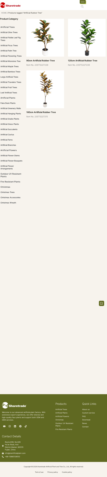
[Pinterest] (20, 426)
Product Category (9, 19)
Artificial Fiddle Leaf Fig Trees (11, 38)
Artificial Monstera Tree (10, 61)
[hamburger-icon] (83, 2)
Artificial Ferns (7, 140)
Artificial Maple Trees (10, 66)
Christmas (5, 187)
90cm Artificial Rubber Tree (40, 60)
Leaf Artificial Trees (9, 92)
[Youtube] (4, 426)
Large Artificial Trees (9, 77)
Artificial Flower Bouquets (11, 161)
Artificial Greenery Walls (11, 108)
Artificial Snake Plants (10, 119)
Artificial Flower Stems (10, 155)
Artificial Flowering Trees (11, 56)
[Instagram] (9, 426)
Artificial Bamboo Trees (10, 72)
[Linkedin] (15, 426)
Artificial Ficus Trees (9, 45)
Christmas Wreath (8, 203)
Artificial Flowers (9, 150)
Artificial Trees (8, 27)
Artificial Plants (8, 98)
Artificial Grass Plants (10, 124)
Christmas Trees (8, 192)
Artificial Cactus (7, 134)
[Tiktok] (25, 426)
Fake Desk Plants (8, 103)
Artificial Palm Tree (8, 51)
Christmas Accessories (10, 197)
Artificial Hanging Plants (11, 113)
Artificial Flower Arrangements (7, 167)
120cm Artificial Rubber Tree (82, 60)
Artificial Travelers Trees (11, 82)
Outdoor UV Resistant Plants (11, 175)
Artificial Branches (8, 145)
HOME (4, 13)
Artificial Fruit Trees (9, 87)
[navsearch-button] (82, 6)
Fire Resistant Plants (10, 181)
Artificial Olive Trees (9, 32)
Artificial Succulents (9, 129)
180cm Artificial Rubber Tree (41, 112)
